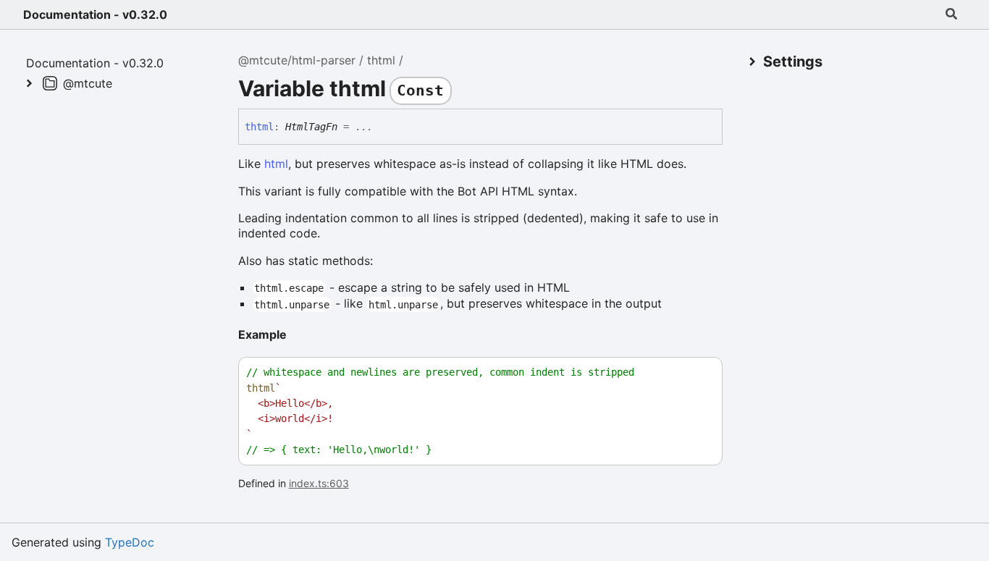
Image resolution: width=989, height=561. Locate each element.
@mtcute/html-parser (296, 60)
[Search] (951, 14)
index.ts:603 (319, 483)
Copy (698, 372)
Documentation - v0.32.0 (95, 14)
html (276, 163)
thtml (381, 60)
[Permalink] (298, 336)
